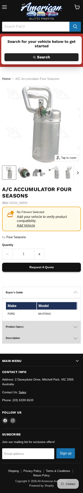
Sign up (66, 453)
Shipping (13, 471)
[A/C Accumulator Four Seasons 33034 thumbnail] (9, 172)
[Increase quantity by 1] (39, 254)
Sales (22, 392)
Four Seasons (16, 237)
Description (13, 338)
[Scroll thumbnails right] (77, 173)
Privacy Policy (32, 471)
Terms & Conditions (58, 471)
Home (6, 79)
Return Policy (41, 475)
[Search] (75, 27)
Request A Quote (41, 267)
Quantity (7, 244)
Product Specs (15, 326)
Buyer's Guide (14, 292)
